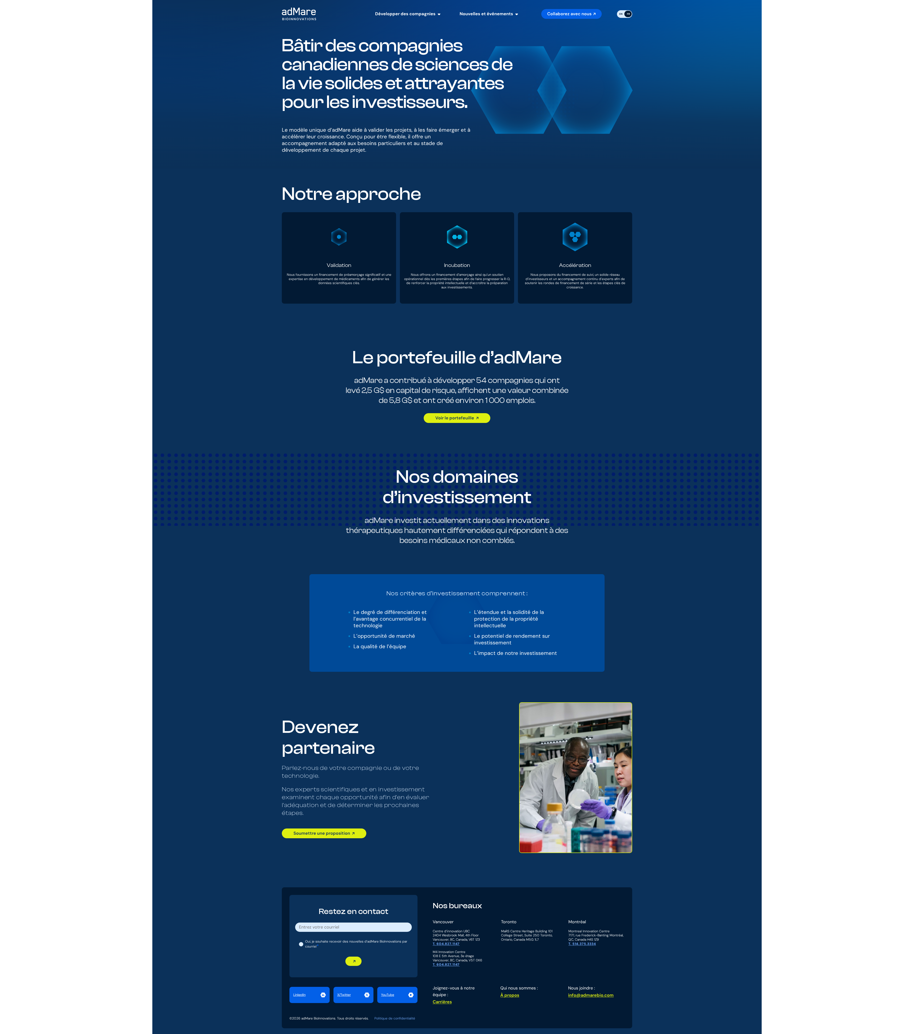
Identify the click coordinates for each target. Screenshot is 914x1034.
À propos (509, 995)
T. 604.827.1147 (446, 944)
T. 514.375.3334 (582, 944)
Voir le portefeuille (454, 418)
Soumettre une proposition (321, 833)
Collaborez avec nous (569, 14)
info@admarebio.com (591, 995)
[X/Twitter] (353, 995)
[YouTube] (397, 995)
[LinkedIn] (309, 995)
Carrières (442, 1002)
